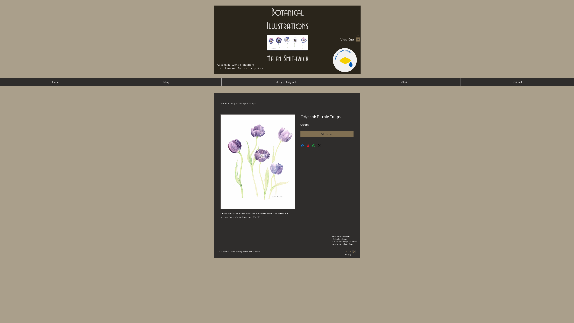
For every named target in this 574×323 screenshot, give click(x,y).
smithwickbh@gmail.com (343, 244)
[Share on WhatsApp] (314, 145)
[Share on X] (319, 145)
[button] (358, 38)
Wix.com (256, 251)
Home (223, 103)
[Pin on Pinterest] (308, 145)
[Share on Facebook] (302, 145)
